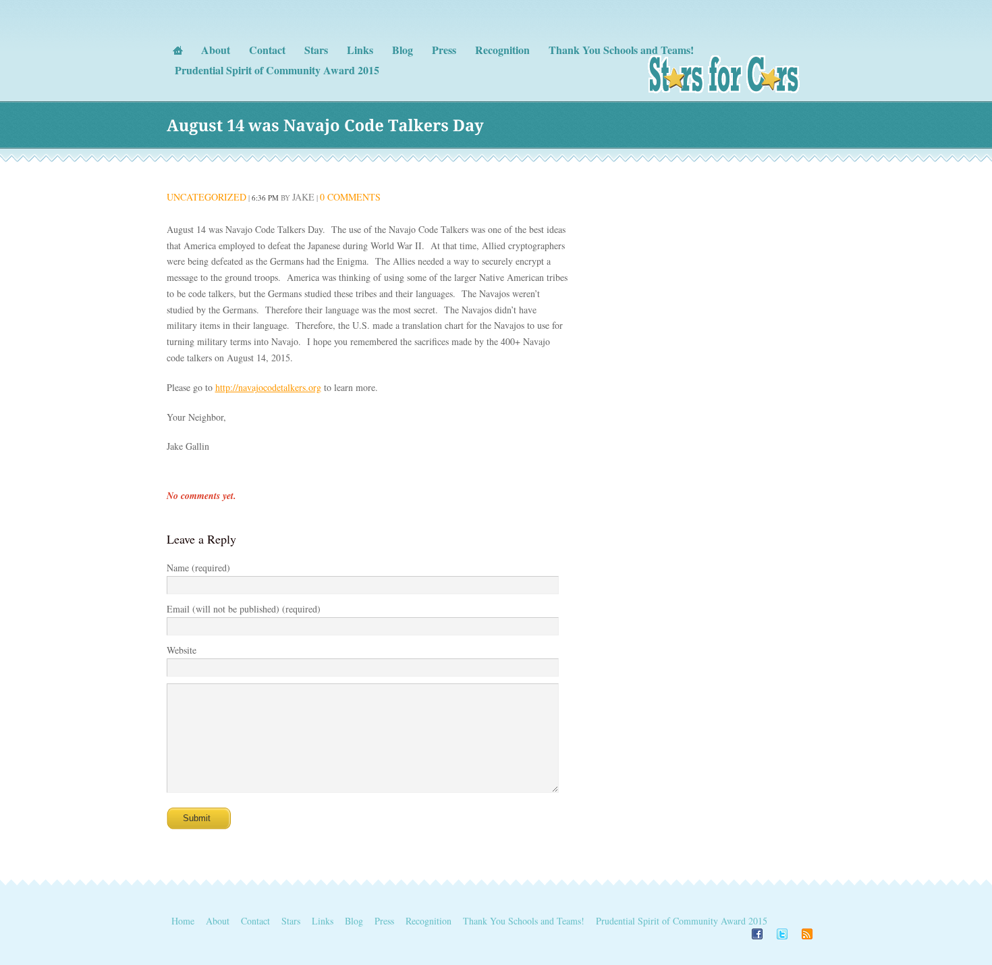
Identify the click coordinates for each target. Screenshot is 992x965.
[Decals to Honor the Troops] (725, 91)
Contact (255, 920)
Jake (303, 196)
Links (322, 920)
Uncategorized (206, 196)
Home (182, 920)
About (217, 920)
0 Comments (350, 196)
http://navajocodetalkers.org (268, 387)
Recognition (428, 920)
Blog (354, 920)
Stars (290, 920)
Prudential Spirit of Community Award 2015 (681, 920)
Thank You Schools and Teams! (523, 920)
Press (384, 920)
